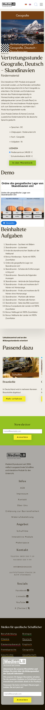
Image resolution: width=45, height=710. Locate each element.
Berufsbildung (9, 634)
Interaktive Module (22, 537)
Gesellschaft (29, 655)
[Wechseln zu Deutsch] (26, 4)
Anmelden (22, 437)
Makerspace (22, 542)
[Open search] (36, 4)
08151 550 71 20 (27, 556)
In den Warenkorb (22, 163)
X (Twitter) (21, 608)
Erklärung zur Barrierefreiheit (22, 511)
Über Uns (22, 505)
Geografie (28, 649)
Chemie (5, 639)
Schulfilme (22, 531)
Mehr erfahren (14, 399)
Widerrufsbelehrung (22, 517)
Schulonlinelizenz (22, 156)
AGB (22, 488)
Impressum (22, 494)
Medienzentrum (22, 152)
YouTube (20, 602)
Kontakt (22, 499)
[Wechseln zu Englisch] (30, 4)
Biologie (27, 634)
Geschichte (7, 655)
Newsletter (22, 424)
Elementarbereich (11, 644)
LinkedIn (21, 596)
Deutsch (27, 639)
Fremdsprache (8, 649)
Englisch (27, 644)
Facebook (21, 590)
